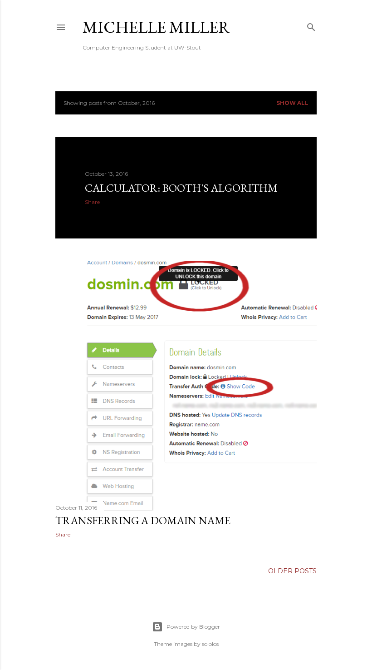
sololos (210, 643)
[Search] (311, 25)
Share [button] (92, 202)
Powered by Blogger (193, 626)
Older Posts (292, 571)
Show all (292, 102)
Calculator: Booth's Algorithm (181, 188)
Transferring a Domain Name (142, 520)
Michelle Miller (156, 27)
